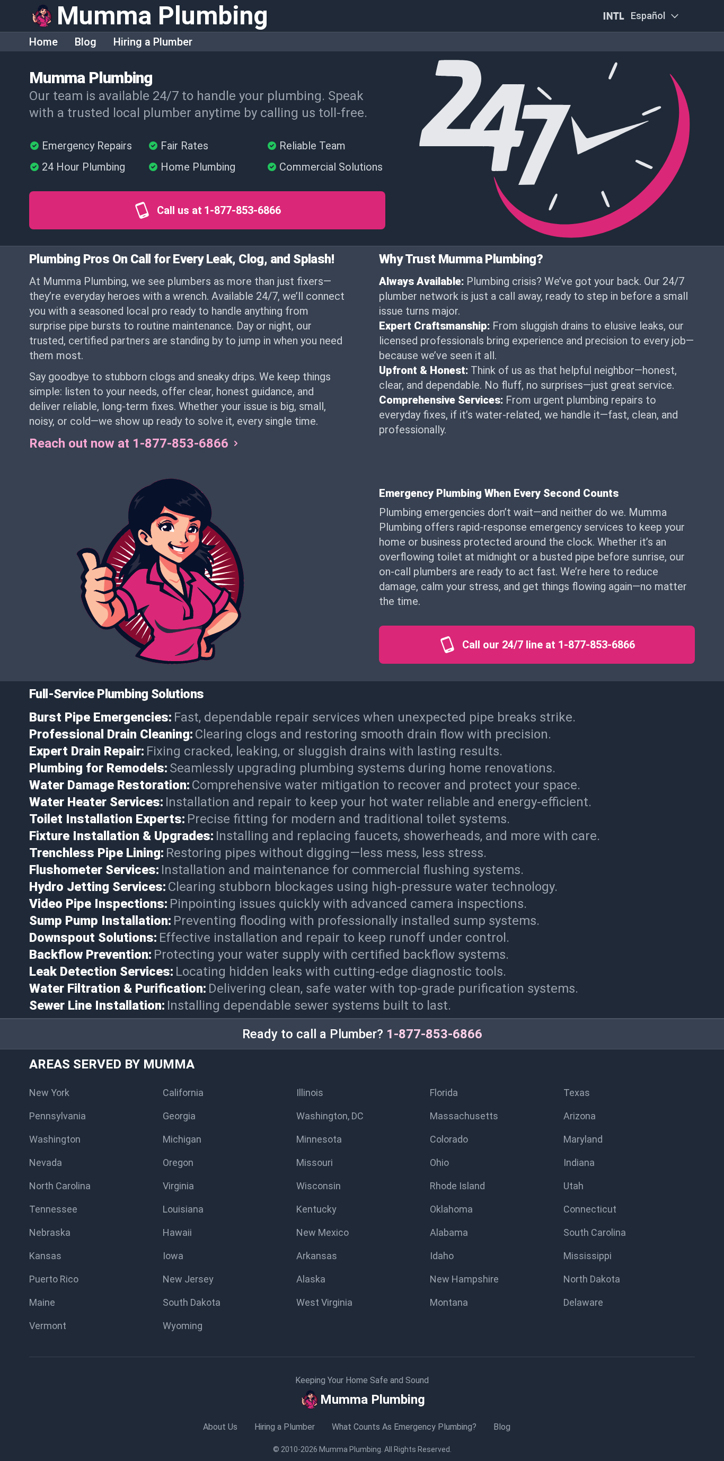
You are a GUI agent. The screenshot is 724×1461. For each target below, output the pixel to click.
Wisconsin (318, 1185)
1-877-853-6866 (434, 1034)
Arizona (579, 1115)
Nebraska (49, 1232)
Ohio (439, 1162)
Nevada (45, 1162)
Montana (449, 1302)
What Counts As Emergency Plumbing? (404, 1427)
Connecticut (589, 1209)
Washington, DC (330, 1115)
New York (49, 1092)
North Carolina (60, 1185)
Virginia (178, 1185)
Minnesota (319, 1139)
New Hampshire (464, 1279)
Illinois (309, 1092)
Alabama (449, 1232)
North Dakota (591, 1279)
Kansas (45, 1255)
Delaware (583, 1302)
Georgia (179, 1115)
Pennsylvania (57, 1115)
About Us (220, 1427)
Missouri (314, 1162)
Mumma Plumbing (350, 1449)
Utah (573, 1185)
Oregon (178, 1162)
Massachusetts (464, 1115)
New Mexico (322, 1232)
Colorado (449, 1139)
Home (43, 41)
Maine (42, 1302)
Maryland (583, 1139)
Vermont (47, 1325)
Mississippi (587, 1255)
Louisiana (183, 1209)
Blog (85, 41)
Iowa (173, 1255)
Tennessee (53, 1209)
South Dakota (191, 1302)
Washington (55, 1139)
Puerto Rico (53, 1279)
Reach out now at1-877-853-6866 (128, 443)
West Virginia (324, 1302)
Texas (576, 1092)
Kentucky (316, 1209)
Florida (444, 1092)
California (183, 1092)
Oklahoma (451, 1209)
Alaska (310, 1279)
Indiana (579, 1162)
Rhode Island (457, 1185)
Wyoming (182, 1325)
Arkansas (316, 1255)
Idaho (442, 1255)
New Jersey (188, 1279)
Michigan (182, 1139)
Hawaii (177, 1232)
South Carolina (594, 1232)
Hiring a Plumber (152, 41)
